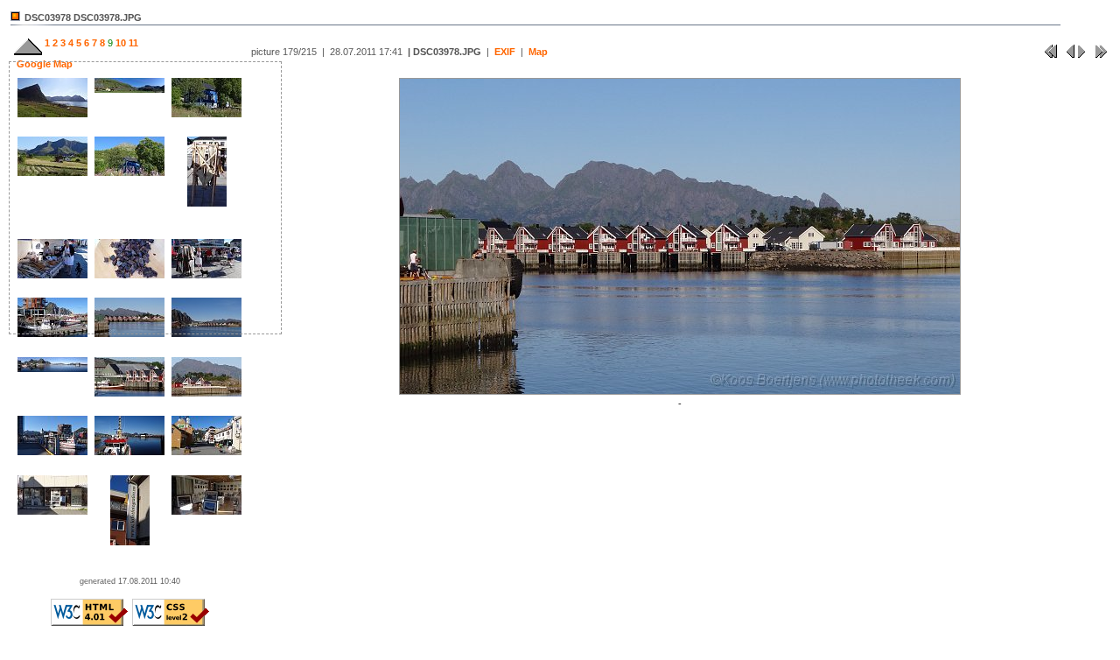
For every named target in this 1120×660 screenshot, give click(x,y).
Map (538, 51)
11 (132, 43)
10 (119, 43)
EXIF (504, 51)
